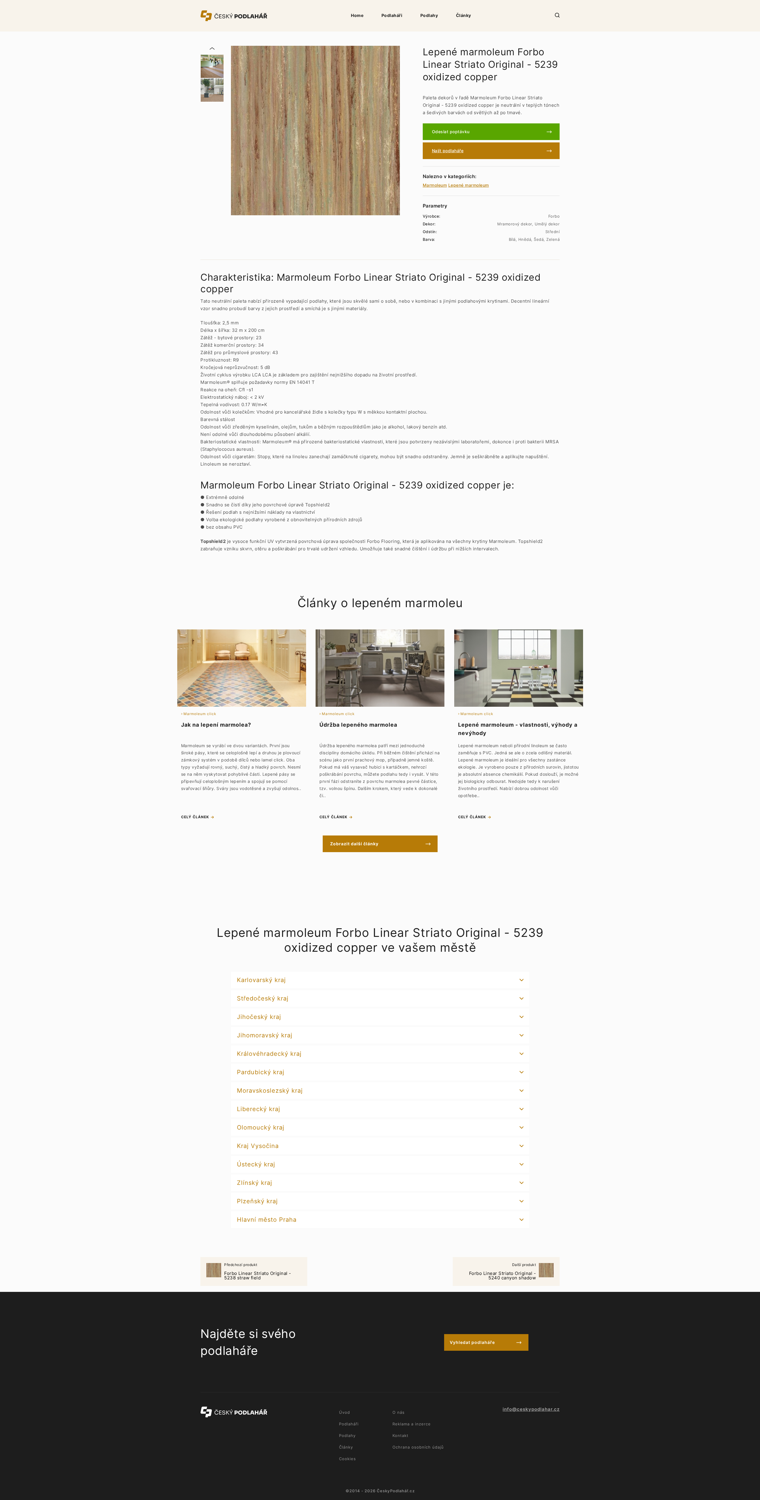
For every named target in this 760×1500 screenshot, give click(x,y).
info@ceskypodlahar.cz (531, 1409)
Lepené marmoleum (468, 185)
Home (357, 15)
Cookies (347, 1458)
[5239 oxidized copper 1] (212, 66)
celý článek (195, 817)
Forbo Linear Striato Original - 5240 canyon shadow (502, 1272)
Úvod (344, 1412)
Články (463, 15)
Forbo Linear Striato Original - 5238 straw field (257, 1272)
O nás (398, 1412)
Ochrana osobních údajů (418, 1447)
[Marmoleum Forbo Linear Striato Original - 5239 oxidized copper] (315, 130)
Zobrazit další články (354, 843)
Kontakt (400, 1435)
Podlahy (429, 15)
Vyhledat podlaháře (472, 1342)
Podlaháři (392, 15)
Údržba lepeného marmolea (358, 725)
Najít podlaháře (448, 150)
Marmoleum (435, 185)
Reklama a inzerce (411, 1424)
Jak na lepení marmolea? (216, 725)
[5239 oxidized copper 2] (212, 90)
